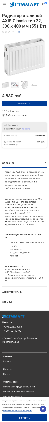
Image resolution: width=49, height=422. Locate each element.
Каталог (7, 361)
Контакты (8, 356)
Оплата (6, 374)
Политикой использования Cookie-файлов (17, 411)
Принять (24, 417)
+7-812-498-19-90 (12, 327)
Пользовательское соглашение (18, 391)
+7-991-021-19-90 (11, 330)
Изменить (26, 129)
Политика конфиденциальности (19, 386)
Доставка (7, 369)
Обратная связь (11, 381)
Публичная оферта (12, 396)
